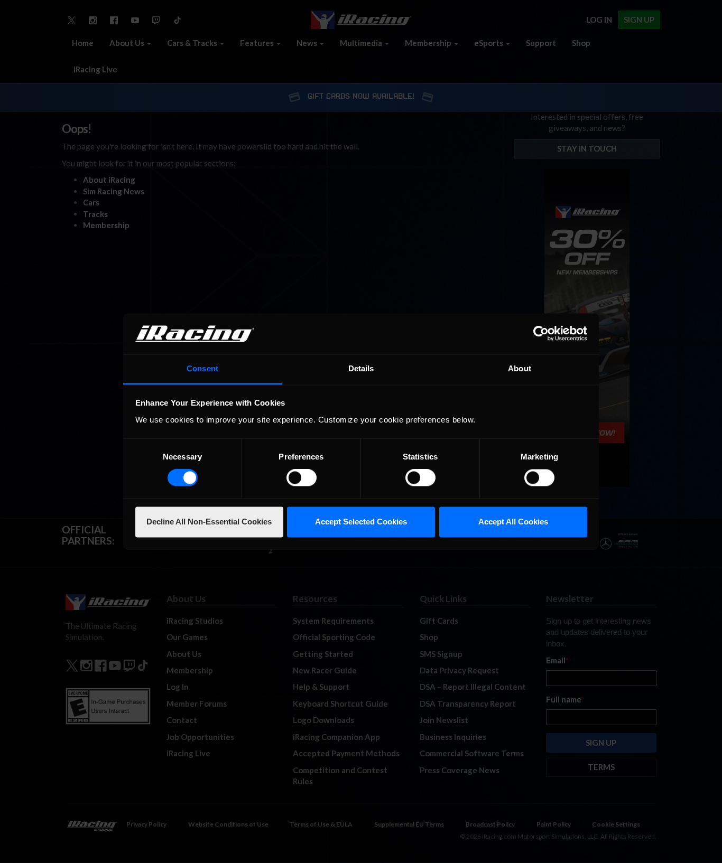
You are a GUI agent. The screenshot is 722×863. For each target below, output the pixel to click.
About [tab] (519, 368)
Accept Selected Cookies (361, 521)
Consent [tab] (202, 368)
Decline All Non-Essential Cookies (209, 521)
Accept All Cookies (513, 521)
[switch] (301, 478)
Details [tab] (361, 368)
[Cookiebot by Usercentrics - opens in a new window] (541, 334)
